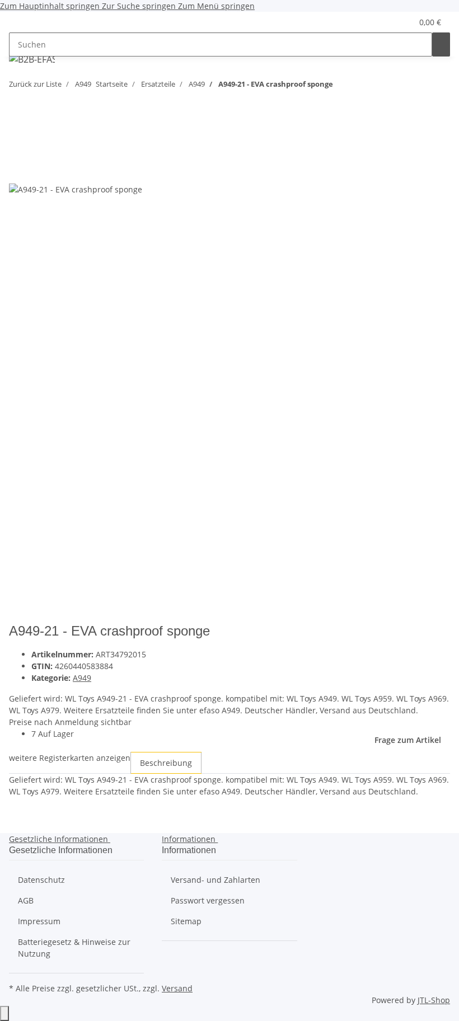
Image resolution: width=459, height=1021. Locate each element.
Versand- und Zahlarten (215, 879)
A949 (82, 677)
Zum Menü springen (216, 6)
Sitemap (186, 921)
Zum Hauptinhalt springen (51, 6)
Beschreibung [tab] (166, 762)
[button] (381, 22)
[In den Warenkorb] (18, 128)
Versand (177, 988)
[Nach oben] (4, 1013)
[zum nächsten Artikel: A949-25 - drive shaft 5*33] (362, 86)
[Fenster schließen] (18, 146)
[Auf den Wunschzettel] (38, 170)
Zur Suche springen (140, 6)
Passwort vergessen (208, 900)
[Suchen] (441, 44)
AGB (26, 900)
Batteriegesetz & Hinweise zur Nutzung (74, 948)
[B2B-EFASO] (32, 59)
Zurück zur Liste (35, 84)
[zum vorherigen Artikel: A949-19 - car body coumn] (342, 86)
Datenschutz (41, 879)
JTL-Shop (434, 1000)
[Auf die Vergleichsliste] (18, 170)
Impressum (39, 921)
